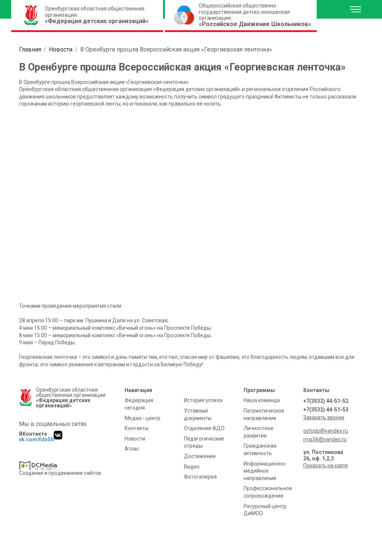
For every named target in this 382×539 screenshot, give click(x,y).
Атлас (132, 449)
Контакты (136, 428)
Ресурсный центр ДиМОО (265, 510)
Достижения (200, 456)
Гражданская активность (260, 449)
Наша (262, 400)
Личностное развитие (258, 432)
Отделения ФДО (204, 428)
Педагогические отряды (204, 442)
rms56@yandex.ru (325, 439)
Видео (192, 467)
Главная (30, 49)
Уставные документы (198, 414)
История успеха (203, 400)
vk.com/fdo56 (36, 439)
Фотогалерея (200, 477)
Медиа (142, 418)
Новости (60, 49)
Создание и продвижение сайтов (60, 473)
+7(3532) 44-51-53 (325, 410)
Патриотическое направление (264, 414)
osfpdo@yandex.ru (325, 431)
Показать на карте (325, 466)
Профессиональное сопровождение (268, 492)
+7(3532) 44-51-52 (325, 401)
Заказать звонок (323, 417)
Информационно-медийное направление (265, 471)
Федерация (139, 404)
